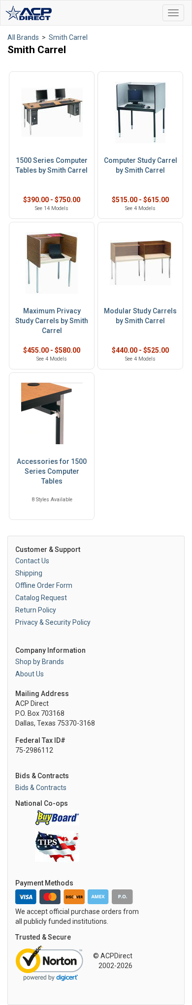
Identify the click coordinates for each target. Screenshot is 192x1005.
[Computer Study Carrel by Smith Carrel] (140, 112)
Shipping (28, 573)
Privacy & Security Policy (53, 622)
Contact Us (32, 561)
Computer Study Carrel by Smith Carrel (140, 165)
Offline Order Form (43, 585)
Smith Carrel (68, 37)
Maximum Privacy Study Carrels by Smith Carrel (51, 321)
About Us (29, 674)
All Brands (23, 37)
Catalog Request (41, 598)
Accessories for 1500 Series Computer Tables (52, 471)
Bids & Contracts (40, 788)
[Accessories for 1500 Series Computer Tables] (51, 413)
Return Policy (35, 610)
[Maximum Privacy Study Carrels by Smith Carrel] (51, 263)
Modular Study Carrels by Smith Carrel (140, 316)
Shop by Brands (39, 662)
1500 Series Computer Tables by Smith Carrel (52, 165)
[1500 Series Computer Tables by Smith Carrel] (51, 112)
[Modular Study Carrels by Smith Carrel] (140, 263)
